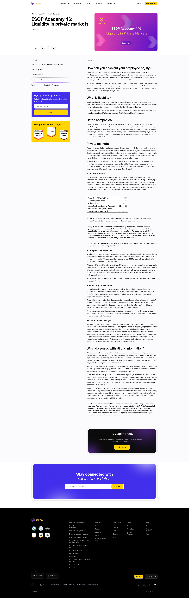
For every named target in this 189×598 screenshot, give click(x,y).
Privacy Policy (55, 584)
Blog (34, 14)
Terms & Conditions (68, 584)
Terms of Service (93, 584)
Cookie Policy (81, 584)
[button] (151, 576)
